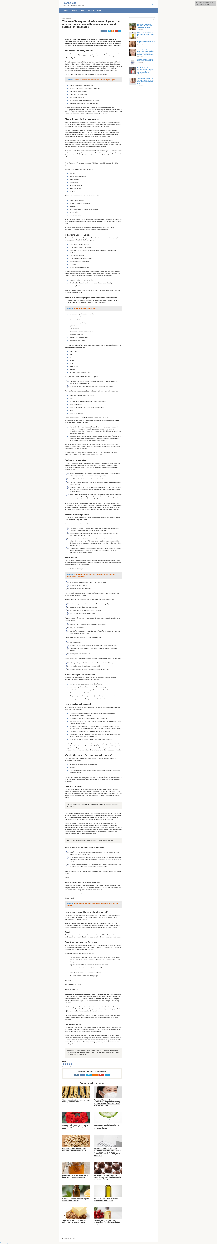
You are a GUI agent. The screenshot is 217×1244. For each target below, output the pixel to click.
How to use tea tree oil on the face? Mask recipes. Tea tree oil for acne (145, 25)
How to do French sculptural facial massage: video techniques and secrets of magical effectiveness (145, 71)
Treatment (75, 10)
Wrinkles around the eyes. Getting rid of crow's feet (145, 59)
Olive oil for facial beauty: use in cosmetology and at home (145, 34)
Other (99, 10)
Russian (2, 1243)
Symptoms (90, 10)
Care (82, 10)
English (153, 4)
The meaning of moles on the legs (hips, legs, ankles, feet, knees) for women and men (145, 81)
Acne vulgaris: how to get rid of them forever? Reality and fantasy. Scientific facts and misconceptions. (145, 52)
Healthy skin (69, 3)
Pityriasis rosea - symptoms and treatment (146, 42)
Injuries (66, 10)
